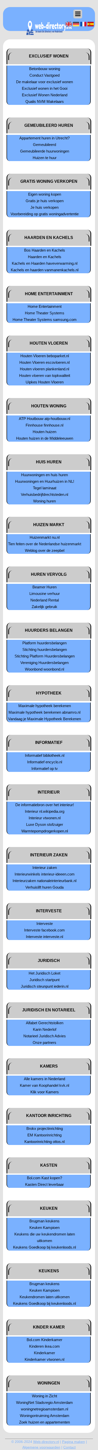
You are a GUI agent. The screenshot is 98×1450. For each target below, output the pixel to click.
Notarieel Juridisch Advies (44, 1036)
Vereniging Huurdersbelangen (44, 662)
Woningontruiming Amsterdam (44, 1415)
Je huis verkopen (44, 207)
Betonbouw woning (44, 69)
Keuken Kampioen (44, 1227)
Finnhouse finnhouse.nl (44, 425)
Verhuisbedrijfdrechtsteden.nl (44, 494)
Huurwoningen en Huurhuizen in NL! (44, 481)
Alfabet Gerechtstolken (44, 1023)
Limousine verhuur (44, 593)
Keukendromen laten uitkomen (45, 1297)
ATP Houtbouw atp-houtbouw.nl (44, 418)
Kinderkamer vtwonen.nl (44, 1359)
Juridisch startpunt (44, 980)
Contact (69, 1447)
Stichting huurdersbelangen (44, 649)
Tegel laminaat (44, 488)
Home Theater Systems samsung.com (45, 319)
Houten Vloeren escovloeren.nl (44, 362)
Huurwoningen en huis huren (44, 475)
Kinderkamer (44, 1353)
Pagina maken (73, 1442)
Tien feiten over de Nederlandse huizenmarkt (44, 544)
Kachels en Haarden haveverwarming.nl (44, 263)
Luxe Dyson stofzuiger (44, 824)
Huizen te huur (45, 158)
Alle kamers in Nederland (44, 1079)
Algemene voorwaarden (41, 1447)
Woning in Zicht (44, 1396)
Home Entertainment (45, 306)
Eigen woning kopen (44, 194)
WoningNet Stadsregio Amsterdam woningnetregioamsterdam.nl (44, 1405)
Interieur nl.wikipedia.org (44, 811)
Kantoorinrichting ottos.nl (44, 1141)
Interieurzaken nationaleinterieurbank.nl (44, 881)
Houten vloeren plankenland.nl (44, 369)
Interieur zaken (44, 867)
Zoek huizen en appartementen (44, 1422)
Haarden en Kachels (44, 257)
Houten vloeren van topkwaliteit (44, 375)
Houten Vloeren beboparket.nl (44, 356)
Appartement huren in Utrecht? (44, 138)
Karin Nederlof (44, 1029)
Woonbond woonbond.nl (44, 669)
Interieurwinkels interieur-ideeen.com (45, 874)
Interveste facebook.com (44, 930)
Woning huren (44, 501)
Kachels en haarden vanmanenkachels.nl (44, 270)
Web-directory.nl (46, 1442)
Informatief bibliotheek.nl (44, 755)
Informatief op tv (44, 768)
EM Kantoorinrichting (44, 1135)
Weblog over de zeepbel (44, 550)
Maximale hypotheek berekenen (44, 706)
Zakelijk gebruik (44, 607)
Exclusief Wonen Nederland (44, 95)
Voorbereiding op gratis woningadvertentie (45, 214)
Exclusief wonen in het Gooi (44, 88)
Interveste (44, 923)
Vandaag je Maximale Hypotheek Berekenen (44, 719)
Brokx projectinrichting (44, 1128)
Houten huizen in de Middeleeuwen (44, 438)
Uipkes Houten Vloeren (45, 382)
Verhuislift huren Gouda (44, 887)
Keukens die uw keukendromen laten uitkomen (44, 1237)
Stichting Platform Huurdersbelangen (45, 656)
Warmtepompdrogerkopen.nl (44, 831)
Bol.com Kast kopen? (44, 1178)
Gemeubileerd (44, 144)
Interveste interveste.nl (44, 936)
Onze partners (44, 1042)
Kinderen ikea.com (44, 1346)
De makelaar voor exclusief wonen (44, 82)
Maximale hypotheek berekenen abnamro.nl (44, 712)
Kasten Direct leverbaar (44, 1184)
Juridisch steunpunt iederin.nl (44, 986)
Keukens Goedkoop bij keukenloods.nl (44, 1247)
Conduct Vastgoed (44, 75)
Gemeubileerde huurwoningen (44, 151)
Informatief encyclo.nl (44, 762)
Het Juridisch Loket (44, 973)
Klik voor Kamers (44, 1092)
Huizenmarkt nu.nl (45, 537)
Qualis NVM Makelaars (44, 101)
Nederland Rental (44, 600)
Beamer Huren (44, 587)
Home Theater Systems (44, 313)
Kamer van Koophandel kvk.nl (44, 1085)
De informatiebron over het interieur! (44, 805)
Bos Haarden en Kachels (44, 250)
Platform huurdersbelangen (44, 643)
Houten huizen (44, 432)
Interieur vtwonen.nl (45, 818)
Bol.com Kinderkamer (44, 1340)
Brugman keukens (44, 1221)
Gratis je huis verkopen (45, 201)
